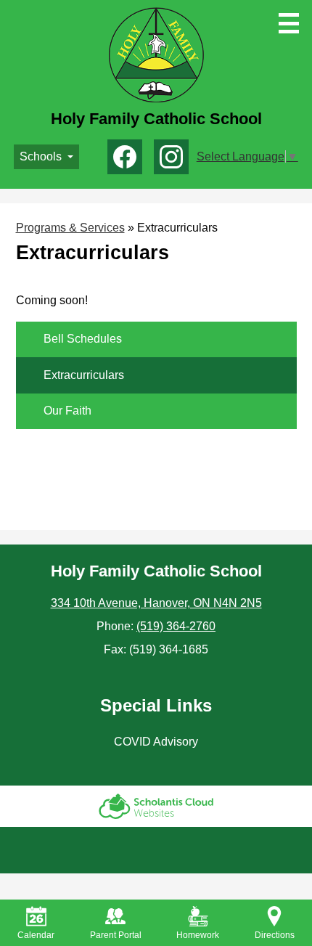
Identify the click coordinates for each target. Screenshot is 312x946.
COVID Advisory (156, 741)
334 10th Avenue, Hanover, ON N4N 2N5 (156, 603)
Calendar (35, 935)
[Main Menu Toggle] (289, 23)
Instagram (171, 156)
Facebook (124, 156)
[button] (46, 156)
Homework (197, 935)
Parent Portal (115, 935)
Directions (275, 935)
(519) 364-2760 (175, 626)
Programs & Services (70, 227)
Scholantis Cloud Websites (156, 806)
